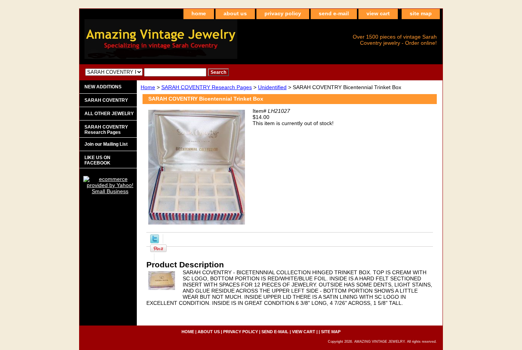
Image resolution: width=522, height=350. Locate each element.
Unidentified (272, 87)
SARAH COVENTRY (106, 100)
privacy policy (282, 13)
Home (148, 87)
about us (235, 13)
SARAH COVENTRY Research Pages (206, 87)
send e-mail (334, 13)
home (198, 13)
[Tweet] (154, 241)
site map (421, 13)
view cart (378, 13)
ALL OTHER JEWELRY (109, 113)
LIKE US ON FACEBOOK (97, 160)
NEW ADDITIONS (103, 87)
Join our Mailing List (106, 144)
